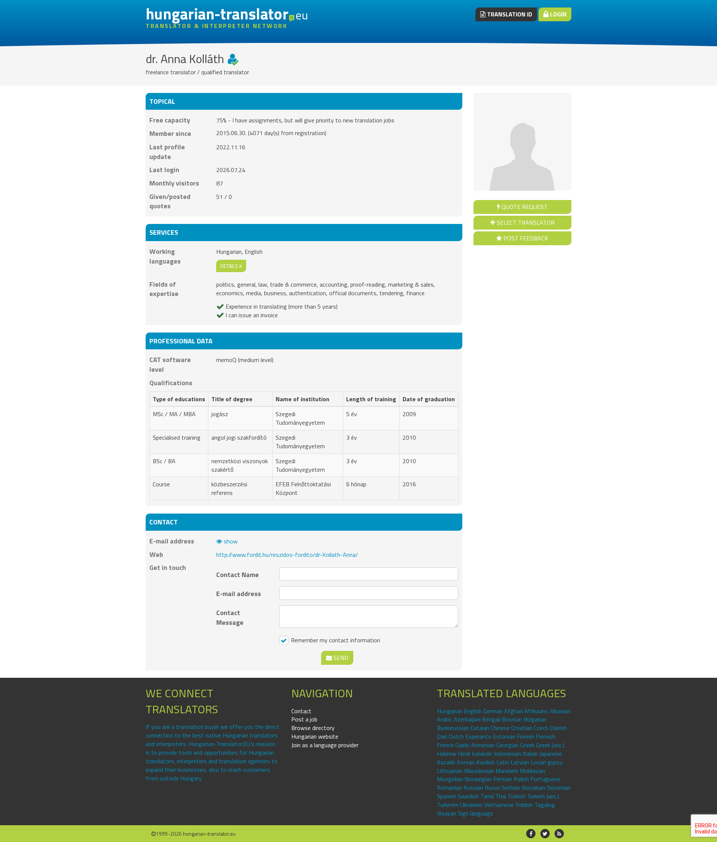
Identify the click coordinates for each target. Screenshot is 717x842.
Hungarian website (314, 736)
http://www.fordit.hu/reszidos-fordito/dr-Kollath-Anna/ (287, 554)
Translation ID (508, 14)
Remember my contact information (334, 640)
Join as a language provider (324, 744)
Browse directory (313, 727)
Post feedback (525, 238)
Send (340, 657)
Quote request (523, 206)
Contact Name (237, 575)
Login (558, 14)
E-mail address (238, 594)
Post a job (304, 719)
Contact (301, 711)
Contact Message (229, 617)
